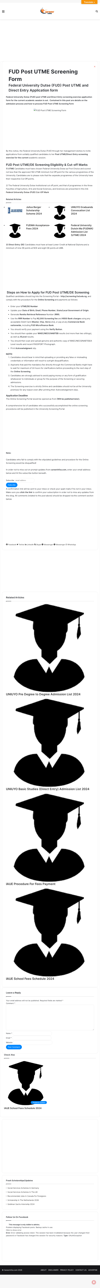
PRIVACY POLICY (67, 1270)
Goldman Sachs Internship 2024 (21, 1204)
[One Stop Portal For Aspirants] (50, 11)
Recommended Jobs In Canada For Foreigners (27, 1196)
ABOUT (43, 1270)
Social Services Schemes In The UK (23, 1192)
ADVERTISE (92, 1270)
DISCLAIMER (53, 1270)
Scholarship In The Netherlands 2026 (23, 1200)
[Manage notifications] (94, 1282)
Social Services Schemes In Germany (23, 1188)
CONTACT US (81, 1270)
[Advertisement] (50, 40)
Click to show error (13, 1230)
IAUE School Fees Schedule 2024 (23, 1108)
